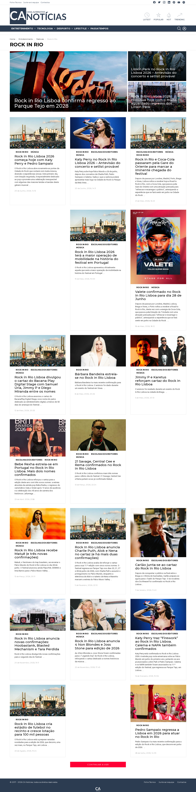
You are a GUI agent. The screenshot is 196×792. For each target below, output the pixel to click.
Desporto (63, 28)
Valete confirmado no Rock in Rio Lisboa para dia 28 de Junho (158, 295)
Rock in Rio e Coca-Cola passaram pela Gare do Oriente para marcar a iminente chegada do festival (155, 166)
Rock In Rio (22, 152)
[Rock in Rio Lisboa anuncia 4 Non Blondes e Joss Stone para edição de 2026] (98, 614)
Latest (147, 19)
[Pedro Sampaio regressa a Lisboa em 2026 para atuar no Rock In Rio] (158, 703)
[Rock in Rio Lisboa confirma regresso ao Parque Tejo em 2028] (68, 81)
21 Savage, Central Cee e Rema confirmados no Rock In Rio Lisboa (98, 464)
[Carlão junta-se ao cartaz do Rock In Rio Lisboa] (158, 532)
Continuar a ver (98, 764)
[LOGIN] (184, 28)
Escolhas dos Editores (104, 152)
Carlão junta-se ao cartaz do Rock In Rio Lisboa (156, 566)
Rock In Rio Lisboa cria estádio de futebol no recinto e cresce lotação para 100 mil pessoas (34, 729)
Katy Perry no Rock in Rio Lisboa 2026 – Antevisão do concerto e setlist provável (97, 162)
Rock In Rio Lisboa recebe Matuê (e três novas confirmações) (36, 553)
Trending (179, 19)
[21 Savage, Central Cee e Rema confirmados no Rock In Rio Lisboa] (98, 435)
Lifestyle (80, 28)
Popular (158, 19)
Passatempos (99, 28)
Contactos (45, 2)
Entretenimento (22, 28)
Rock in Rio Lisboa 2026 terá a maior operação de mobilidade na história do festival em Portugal (96, 257)
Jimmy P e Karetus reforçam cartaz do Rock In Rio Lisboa (157, 380)
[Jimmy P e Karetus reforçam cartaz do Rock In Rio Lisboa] (158, 350)
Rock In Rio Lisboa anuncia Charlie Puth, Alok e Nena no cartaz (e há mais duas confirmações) (97, 552)
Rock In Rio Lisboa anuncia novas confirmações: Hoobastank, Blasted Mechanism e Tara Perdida (37, 643)
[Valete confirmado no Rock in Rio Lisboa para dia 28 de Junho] (158, 247)
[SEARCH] (179, 28)
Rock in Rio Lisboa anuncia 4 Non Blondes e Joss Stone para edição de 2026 (97, 644)
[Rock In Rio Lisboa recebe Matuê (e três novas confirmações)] (38, 524)
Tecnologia (45, 28)
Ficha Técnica (15, 2)
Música (35, 152)
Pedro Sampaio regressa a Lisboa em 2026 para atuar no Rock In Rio (157, 733)
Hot (169, 19)
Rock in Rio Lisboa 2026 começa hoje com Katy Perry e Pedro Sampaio (34, 159)
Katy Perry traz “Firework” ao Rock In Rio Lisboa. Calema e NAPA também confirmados (156, 643)
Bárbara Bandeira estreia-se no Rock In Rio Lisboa (96, 376)
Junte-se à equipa (31, 2)
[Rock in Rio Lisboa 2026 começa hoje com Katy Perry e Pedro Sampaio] (38, 133)
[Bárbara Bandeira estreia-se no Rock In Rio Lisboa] (98, 350)
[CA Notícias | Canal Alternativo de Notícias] (98, 789)
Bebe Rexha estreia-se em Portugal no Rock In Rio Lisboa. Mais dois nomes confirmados (36, 469)
